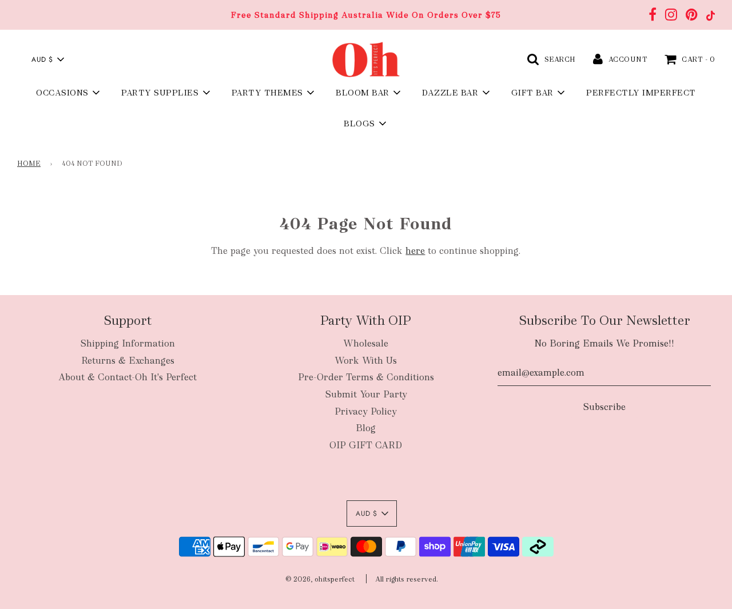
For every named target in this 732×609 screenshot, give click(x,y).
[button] (47, 59)
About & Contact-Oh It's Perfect (127, 377)
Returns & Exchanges (127, 361)
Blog (366, 428)
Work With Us (366, 361)
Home (29, 163)
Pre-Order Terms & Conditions (366, 377)
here (415, 251)
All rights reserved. (406, 579)
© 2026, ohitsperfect (320, 579)
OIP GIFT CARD (365, 445)
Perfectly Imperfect (641, 92)
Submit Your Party (366, 394)
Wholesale (365, 343)
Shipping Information (127, 343)
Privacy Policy (366, 411)
